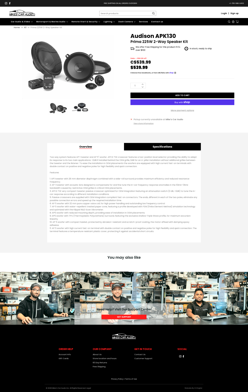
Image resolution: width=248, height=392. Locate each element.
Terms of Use (131, 379)
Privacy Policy (117, 379)
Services (143, 21)
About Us (97, 354)
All (25, 27)
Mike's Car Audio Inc (60, 388)
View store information (144, 123)
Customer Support (143, 358)
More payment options (182, 110)
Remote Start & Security (85, 21)
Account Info (65, 354)
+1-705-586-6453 (236, 3)
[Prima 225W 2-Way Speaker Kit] (68, 67)
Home (17, 27)
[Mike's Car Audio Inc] (22, 13)
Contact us (157, 21)
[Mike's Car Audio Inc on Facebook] (10, 3)
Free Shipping (99, 366)
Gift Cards (64, 358)
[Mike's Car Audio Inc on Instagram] (6, 3)
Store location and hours (105, 358)
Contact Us (139, 354)
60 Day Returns (100, 362)
